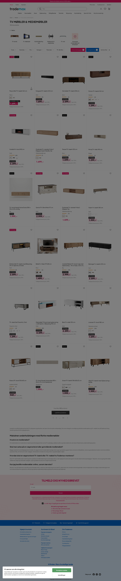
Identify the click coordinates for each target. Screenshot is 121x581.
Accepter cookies (61, 570)
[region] (38, 572)
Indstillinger (61, 575)
